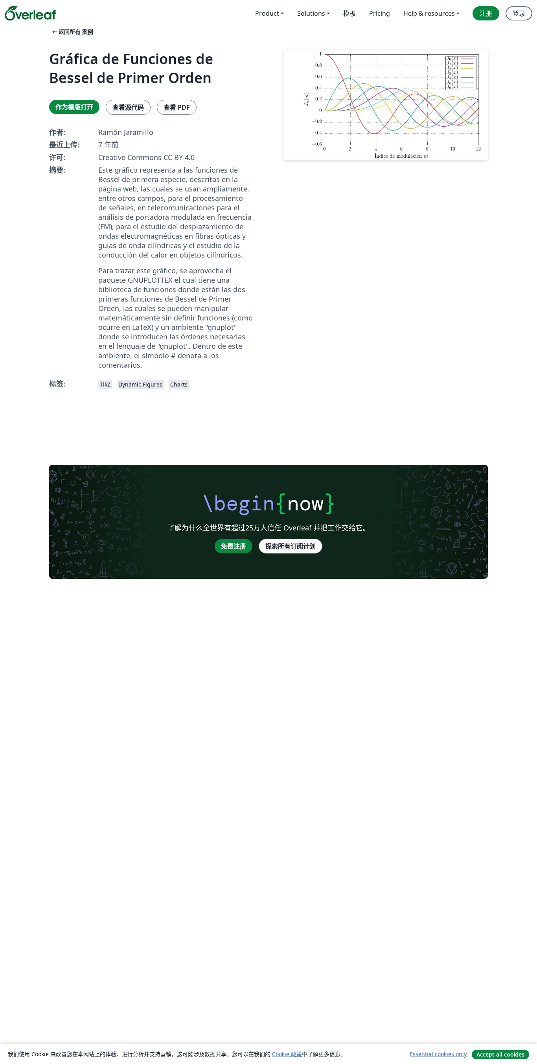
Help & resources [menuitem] (429, 13)
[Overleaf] (30, 13)
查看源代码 (128, 107)
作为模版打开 (74, 107)
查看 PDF (177, 107)
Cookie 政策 (287, 1054)
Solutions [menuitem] (311, 13)
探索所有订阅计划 (290, 546)
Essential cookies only (438, 1054)
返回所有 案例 (72, 31)
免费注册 (233, 546)
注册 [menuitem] (486, 13)
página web (117, 188)
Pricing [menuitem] (379, 13)
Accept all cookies (500, 1054)
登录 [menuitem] (519, 13)
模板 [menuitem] (349, 13)
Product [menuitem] (267, 13)
